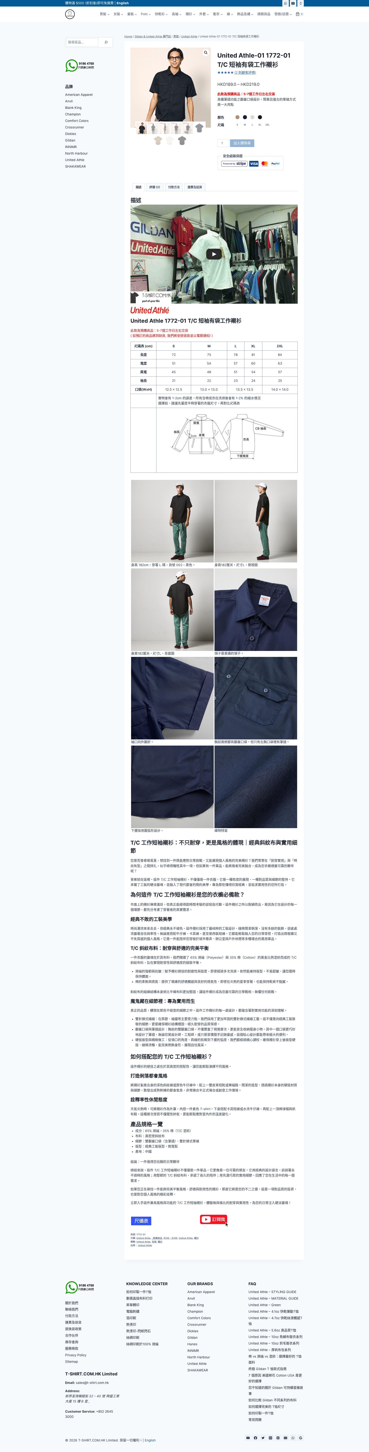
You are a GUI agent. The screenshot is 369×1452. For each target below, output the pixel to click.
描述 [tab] (138, 187)
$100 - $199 (170, 1238)
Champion (73, 114)
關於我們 (71, 1303)
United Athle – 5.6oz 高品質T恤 (272, 1330)
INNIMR (71, 147)
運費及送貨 (73, 1322)
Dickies (70, 134)
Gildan (70, 140)
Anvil (69, 101)
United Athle (143, 1238)
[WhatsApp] (285, 3)
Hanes (192, 1344)
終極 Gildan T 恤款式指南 (267, 1369)
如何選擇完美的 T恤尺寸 (266, 1407)
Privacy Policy (75, 1355)
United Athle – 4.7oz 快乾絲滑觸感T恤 (275, 1321)
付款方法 (71, 1316)
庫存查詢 (71, 1342)
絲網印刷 (132, 1338)
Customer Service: (80, 1411)
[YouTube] (248, 1438)
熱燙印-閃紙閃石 (138, 1331)
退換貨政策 (73, 1329)
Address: (72, 1391)
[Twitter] (263, 1438)
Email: (70, 1383)
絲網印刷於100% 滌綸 (142, 1344)
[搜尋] (106, 42)
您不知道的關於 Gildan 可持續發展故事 (275, 1391)
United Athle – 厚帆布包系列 (269, 1350)
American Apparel (79, 95)
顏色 (221, 117)
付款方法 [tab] (174, 187)
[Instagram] (270, 1438)
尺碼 (221, 125)
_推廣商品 (157, 1238)
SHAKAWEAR (75, 166)
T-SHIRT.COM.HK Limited (91, 1373)
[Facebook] (255, 1438)
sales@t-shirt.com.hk (92, 1383)
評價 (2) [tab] (154, 187)
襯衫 (196, 1238)
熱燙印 (131, 1324)
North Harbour (76, 153)
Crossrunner (74, 127)
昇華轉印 (132, 1305)
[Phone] (300, 3)
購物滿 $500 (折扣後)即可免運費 (89, 3)
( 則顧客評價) (245, 72)
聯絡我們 (71, 1309)
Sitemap (71, 1362)
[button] (205, 52)
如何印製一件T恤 (138, 1292)
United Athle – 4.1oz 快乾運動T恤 (273, 1311)
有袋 (154, 1241)
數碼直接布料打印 (139, 1298)
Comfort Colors (77, 121)
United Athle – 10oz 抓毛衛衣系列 (273, 1343)
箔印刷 (131, 1318)
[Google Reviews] (300, 1438)
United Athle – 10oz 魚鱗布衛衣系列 (275, 1337)
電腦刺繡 (132, 1311)
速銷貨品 (263, 14)
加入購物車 (242, 143)
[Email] (293, 3)
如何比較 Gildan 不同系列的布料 (272, 1400)
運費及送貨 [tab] (195, 187)
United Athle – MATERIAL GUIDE (273, 1298)
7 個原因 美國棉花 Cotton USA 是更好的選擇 (275, 1378)
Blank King (73, 108)
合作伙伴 (71, 1335)
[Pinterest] (278, 1438)
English (150, 1440)
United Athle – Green (264, 1305)
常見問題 (255, 1420)
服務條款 (71, 1348)
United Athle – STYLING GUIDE (272, 1292)
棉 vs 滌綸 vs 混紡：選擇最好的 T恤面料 (275, 1359)
